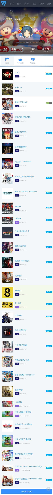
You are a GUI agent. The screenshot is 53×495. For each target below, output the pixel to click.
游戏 (12, 3)
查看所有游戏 (26, 491)
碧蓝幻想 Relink (21, 102)
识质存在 (18, 315)
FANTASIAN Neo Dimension (26, 191)
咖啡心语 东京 (20, 246)
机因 (19, 3)
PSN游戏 (20, 62)
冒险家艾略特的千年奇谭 (24, 176)
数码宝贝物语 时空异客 (24, 454)
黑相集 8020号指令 (22, 260)
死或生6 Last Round (23, 161)
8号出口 (18, 290)
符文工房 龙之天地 (22, 360)
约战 (34, 3)
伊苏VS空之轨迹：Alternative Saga (28, 466)
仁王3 (17, 72)
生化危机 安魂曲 (21, 345)
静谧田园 (18, 87)
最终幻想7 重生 (21, 132)
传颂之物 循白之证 (22, 231)
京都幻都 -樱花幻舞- (22, 117)
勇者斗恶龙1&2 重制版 (23, 424)
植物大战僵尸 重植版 (23, 412)
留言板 (32, 62)
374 (46, 17)
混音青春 (18, 275)
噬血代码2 (19, 389)
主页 (7, 62)
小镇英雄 (18, 402)
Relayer (18, 206)
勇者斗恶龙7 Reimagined (24, 374)
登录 (42, 3)
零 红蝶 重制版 (20, 330)
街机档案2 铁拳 (21, 146)
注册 (49, 3)
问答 (26, 3)
